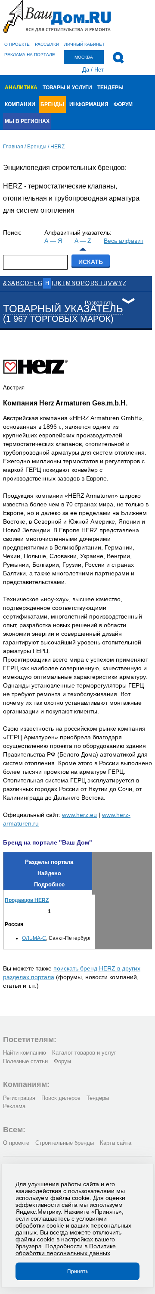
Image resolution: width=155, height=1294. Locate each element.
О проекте (17, 44)
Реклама (14, 1106)
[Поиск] (118, 58)
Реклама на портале (29, 54)
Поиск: (12, 232)
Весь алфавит (123, 240)
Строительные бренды (64, 1143)
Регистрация (19, 1098)
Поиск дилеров (61, 1098)
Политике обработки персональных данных (66, 1249)
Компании (20, 104)
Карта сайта (115, 1143)
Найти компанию (24, 1052)
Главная (13, 147)
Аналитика (21, 88)
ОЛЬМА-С (34, 938)
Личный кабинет (84, 44)
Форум (123, 104)
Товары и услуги (67, 88)
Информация (88, 104)
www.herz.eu (79, 814)
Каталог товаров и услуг (84, 1052)
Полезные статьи (25, 1061)
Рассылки (47, 44)
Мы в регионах (27, 121)
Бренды (52, 104)
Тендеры (110, 88)
